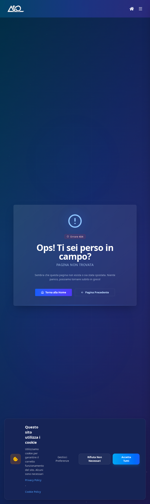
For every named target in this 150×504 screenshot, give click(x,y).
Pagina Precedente (97, 292)
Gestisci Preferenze (62, 458)
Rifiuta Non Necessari (94, 458)
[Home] (131, 8)
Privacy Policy (33, 480)
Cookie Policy (33, 491)
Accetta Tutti (126, 458)
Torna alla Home (55, 292)
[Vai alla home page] (16, 8)
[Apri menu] (140, 8)
